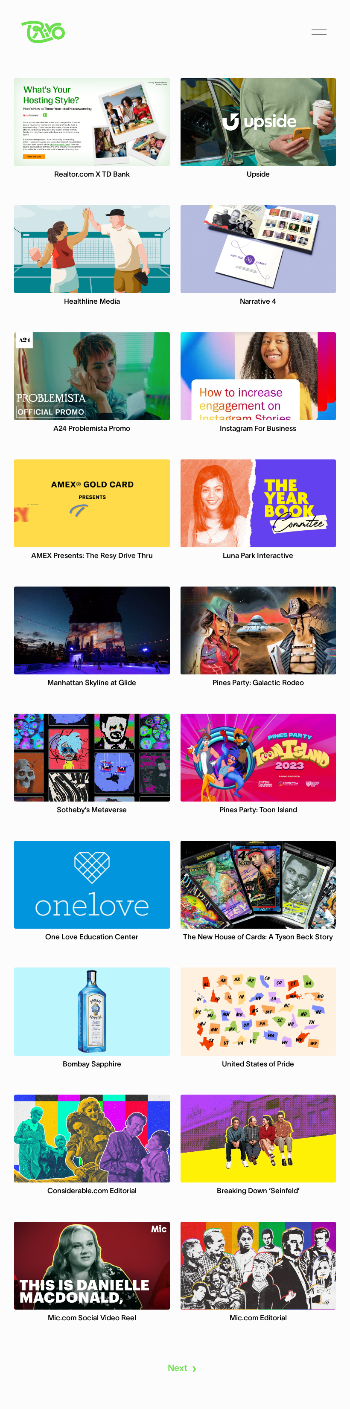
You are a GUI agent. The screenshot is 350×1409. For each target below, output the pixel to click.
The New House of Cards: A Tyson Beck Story (258, 937)
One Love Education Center (91, 937)
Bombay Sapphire (92, 1064)
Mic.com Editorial (258, 1318)
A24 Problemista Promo (91, 428)
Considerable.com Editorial (92, 1190)
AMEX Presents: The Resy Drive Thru (92, 555)
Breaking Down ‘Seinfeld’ (258, 1190)
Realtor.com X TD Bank (92, 174)
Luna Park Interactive (258, 555)
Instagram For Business (258, 428)
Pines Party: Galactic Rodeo (258, 682)
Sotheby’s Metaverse (92, 809)
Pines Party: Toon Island (258, 809)
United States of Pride (258, 1064)
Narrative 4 (258, 301)
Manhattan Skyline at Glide (91, 682)
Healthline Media (92, 301)
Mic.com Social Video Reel (92, 1318)
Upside (258, 174)
